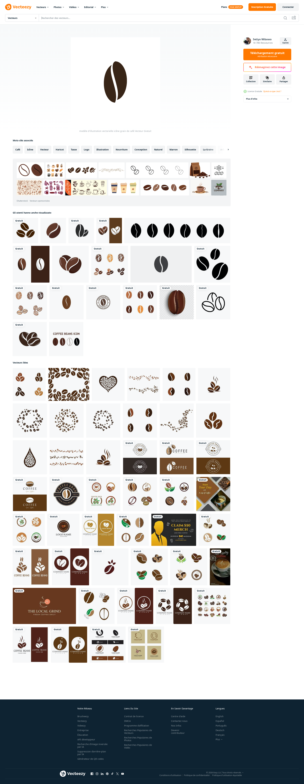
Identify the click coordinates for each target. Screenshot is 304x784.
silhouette (190, 149)
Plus (103, 7)
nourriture (122, 149)
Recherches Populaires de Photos (138, 739)
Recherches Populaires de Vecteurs (138, 731)
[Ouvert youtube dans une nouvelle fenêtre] (122, 773)
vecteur (44, 149)
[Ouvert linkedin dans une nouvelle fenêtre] (102, 773)
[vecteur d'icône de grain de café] (109, 230)
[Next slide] (225, 149)
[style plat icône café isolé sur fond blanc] (81, 230)
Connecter (288, 6)
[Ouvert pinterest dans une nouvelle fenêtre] (107, 773)
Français (220, 734)
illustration (102, 149)
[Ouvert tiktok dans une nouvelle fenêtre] (112, 773)
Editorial (88, 7)
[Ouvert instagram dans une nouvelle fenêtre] (97, 773)
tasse (74, 149)
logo (86, 149)
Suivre (285, 42)
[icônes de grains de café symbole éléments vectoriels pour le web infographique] (213, 302)
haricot (60, 149)
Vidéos (72, 7)
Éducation (82, 734)
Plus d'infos (251, 99)
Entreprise (83, 730)
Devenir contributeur (178, 731)
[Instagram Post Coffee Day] (213, 494)
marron (173, 149)
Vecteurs (41, 7)
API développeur (86, 739)
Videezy (81, 725)
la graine (208, 149)
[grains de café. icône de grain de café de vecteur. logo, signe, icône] (25, 230)
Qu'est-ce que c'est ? (272, 91)
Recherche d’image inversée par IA (92, 745)
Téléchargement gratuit (267, 54)
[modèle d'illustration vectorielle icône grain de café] (66, 302)
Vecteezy (82, 720)
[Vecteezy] (18, 7)
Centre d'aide (178, 716)
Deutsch (220, 730)
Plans (224, 6)
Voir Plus (219, 187)
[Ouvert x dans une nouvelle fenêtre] (117, 773)
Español (220, 720)
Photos (57, 7)
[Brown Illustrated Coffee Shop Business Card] (44, 606)
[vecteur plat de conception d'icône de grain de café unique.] (161, 264)
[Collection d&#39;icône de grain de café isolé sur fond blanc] (66, 339)
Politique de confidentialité (197, 775)
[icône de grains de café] (30, 339)
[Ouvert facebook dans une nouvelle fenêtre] (92, 773)
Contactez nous (179, 720)
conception (141, 149)
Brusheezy (83, 716)
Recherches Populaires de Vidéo (138, 746)
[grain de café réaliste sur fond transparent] (177, 302)
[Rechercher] (285, 18)
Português (221, 725)
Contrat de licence (134, 716)
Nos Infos (176, 725)
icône (30, 149)
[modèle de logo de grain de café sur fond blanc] (103, 302)
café (17, 149)
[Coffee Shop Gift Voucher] (173, 530)
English (220, 716)
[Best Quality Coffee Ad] (220, 566)
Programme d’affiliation (136, 725)
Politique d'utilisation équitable (227, 775)
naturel (158, 149)
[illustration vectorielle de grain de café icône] (103, 494)
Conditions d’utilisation (170, 775)
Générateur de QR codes (90, 758)
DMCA (127, 720)
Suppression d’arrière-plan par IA (91, 753)
